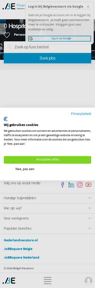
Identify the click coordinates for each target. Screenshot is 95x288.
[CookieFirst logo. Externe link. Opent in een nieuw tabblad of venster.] (6, 119)
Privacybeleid (81, 114)
